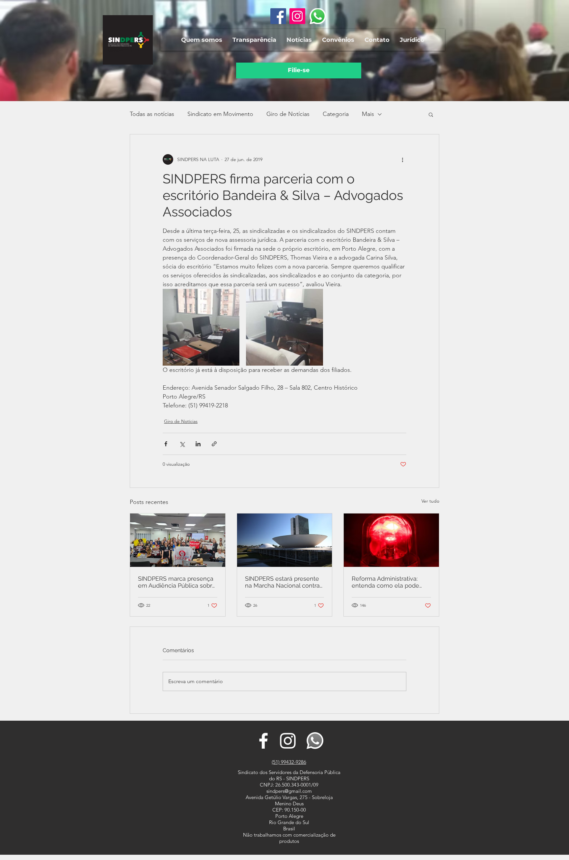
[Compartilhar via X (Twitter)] (182, 444)
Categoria (336, 114)
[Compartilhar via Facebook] (166, 444)
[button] (201, 40)
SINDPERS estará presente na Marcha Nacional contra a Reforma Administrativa (282, 582)
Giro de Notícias (288, 114)
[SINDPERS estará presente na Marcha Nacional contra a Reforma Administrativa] (284, 540)
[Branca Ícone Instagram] (287, 740)
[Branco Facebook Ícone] (263, 740)
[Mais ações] (402, 159)
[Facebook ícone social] (278, 16)
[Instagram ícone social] (297, 16)
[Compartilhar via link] (214, 444)
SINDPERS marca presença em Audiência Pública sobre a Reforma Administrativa (177, 582)
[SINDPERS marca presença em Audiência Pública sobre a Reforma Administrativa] (177, 540)
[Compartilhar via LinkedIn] (198, 444)
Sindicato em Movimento (220, 114)
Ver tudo (430, 501)
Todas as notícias (152, 114)
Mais (368, 114)
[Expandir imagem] (201, 327)
